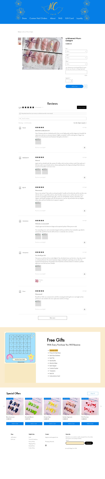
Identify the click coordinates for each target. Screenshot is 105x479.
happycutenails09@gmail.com (51, 436)
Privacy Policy (32, 440)
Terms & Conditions (33, 438)
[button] (24, 18)
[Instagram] (46, 444)
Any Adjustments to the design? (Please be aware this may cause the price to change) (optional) (76, 68)
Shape (67, 61)
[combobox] (76, 51)
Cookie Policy (32, 446)
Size (67, 48)
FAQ (30, 436)
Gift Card (13, 438)
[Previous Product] (4, 406)
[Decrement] (67, 81)
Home (19, 32)
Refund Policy (32, 444)
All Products (13, 436)
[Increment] (71, 81)
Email (67, 439)
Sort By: (75, 123)
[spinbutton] (69, 81)
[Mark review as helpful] (84, 147)
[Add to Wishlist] (85, 86)
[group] (52, 411)
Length (67, 54)
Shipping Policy (32, 442)
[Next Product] (101, 406)
